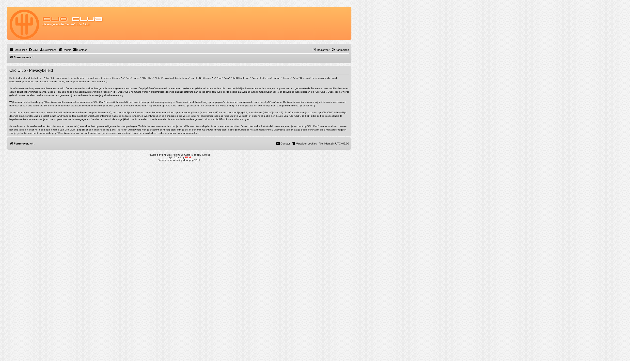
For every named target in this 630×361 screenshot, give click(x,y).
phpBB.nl (194, 160)
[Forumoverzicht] (24, 23)
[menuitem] (33, 50)
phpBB (166, 154)
